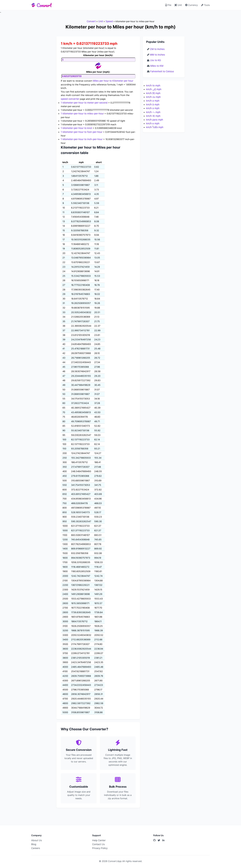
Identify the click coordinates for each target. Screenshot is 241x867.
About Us (36, 840)
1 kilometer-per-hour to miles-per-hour (82, 113)
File (169, 5)
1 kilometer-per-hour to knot (76, 128)
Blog (33, 844)
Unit (179, 5)
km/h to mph (153, 85)
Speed (109, 21)
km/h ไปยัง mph (154, 127)
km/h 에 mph (153, 116)
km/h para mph (154, 119)
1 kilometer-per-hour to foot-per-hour (81, 132)
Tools (206, 5)
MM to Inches (157, 54)
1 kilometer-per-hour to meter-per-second (84, 102)
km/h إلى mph (153, 89)
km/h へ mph (153, 112)
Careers (35, 848)
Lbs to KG (155, 60)
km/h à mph (152, 104)
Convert (44, 5)
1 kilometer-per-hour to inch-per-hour (82, 139)
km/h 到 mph (153, 93)
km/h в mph (152, 123)
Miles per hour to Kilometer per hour (113, 80)
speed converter (70, 98)
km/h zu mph (153, 97)
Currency (192, 5)
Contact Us (98, 844)
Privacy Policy (100, 848)
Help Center (99, 840)
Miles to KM (156, 65)
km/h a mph (152, 100)
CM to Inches (157, 49)
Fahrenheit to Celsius (162, 71)
